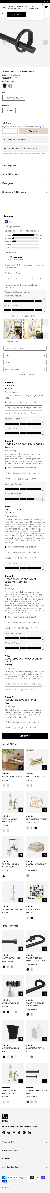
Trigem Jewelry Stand (12, 909)
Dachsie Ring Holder (12, 777)
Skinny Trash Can (10, 1048)
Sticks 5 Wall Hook (11, 1003)
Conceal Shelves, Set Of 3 (36, 865)
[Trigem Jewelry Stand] (13, 892)
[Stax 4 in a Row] (37, 892)
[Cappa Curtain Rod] (13, 941)
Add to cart (33, 131)
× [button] (42, 4)
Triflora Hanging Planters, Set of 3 (10, 865)
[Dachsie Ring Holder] (13, 759)
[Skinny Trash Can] (13, 1031)
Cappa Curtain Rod (11, 958)
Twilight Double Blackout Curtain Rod (36, 959)
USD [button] (47, 2)
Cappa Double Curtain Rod (36, 1091)
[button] (46, 6)
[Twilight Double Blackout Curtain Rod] (37, 941)
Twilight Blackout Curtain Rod (35, 1004)
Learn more (17, 15)
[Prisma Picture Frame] (37, 802)
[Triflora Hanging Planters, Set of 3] (13, 847)
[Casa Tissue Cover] (37, 1031)
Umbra (9, 1187)
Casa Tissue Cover (35, 1048)
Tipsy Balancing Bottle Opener (9, 820)
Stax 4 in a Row (33, 909)
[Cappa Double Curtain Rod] (37, 1073)
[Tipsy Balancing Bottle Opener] (13, 802)
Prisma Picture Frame (36, 819)
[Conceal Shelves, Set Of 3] (37, 847)
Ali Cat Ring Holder (35, 777)
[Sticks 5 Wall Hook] (13, 986)
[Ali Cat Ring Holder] (37, 759)
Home (4, 13)
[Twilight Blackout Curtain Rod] (37, 986)
